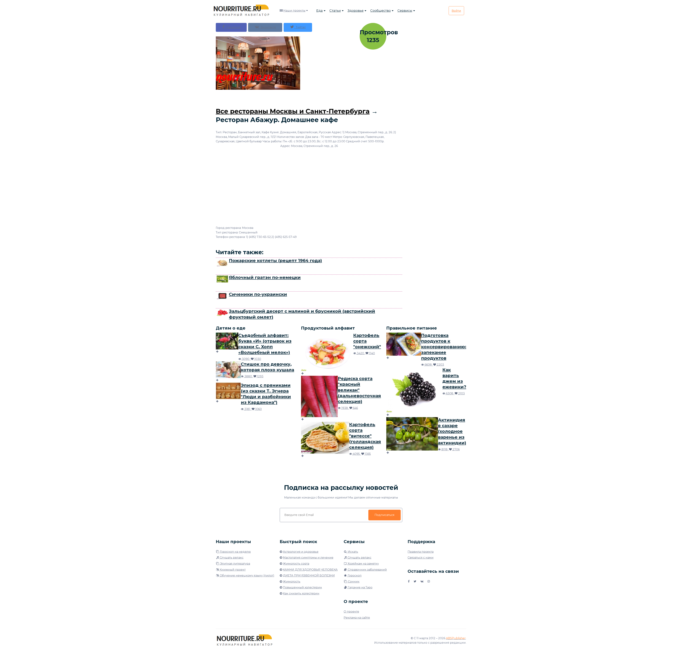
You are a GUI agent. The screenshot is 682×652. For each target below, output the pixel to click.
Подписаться (384, 515)
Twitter (300, 27)
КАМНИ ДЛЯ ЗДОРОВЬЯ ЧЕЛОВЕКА (310, 569)
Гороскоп (354, 575)
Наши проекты (294, 10)
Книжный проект (232, 569)
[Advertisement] (309, 98)
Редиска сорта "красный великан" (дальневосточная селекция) (359, 390)
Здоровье (356, 11)
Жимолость (291, 581)
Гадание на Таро (359, 587)
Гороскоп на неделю (235, 551)
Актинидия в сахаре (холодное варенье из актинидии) (452, 431)
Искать (352, 551)
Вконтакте (267, 27)
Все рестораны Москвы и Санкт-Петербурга (293, 111)
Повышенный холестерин (302, 587)
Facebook (232, 27)
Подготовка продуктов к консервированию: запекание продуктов (443, 347)
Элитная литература (234, 563)
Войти (456, 10)
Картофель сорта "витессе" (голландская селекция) (365, 436)
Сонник (353, 581)
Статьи (335, 11)
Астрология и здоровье (300, 551)
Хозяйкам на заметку (363, 563)
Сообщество (380, 11)
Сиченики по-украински (258, 294)
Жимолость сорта (296, 563)
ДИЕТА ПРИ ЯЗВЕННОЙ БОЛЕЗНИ (309, 575)
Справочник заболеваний (367, 569)
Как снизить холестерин (301, 593)
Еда (319, 11)
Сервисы (404, 11)
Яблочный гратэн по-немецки (265, 277)
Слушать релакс (231, 557)
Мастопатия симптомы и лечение (308, 557)
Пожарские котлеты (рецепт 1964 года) (275, 260)
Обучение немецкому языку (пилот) (246, 575)
